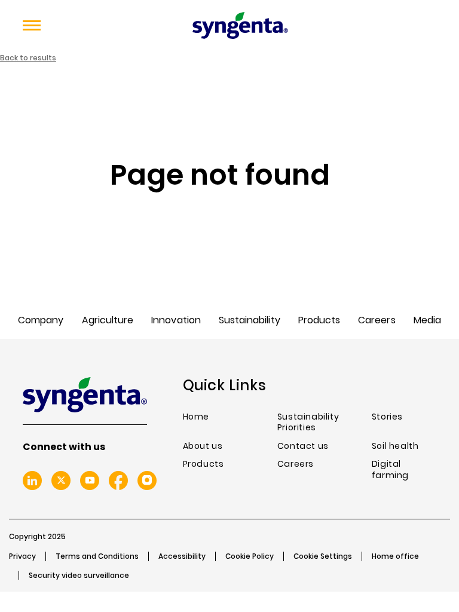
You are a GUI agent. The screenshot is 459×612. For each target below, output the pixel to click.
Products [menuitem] (319, 320)
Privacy (22, 556)
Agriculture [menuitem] (108, 320)
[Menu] (32, 26)
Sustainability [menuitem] (249, 320)
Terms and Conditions (97, 556)
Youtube (89, 480)
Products (203, 464)
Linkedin (32, 480)
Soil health (395, 446)
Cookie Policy (249, 556)
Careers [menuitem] (376, 320)
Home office (395, 556)
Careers (295, 464)
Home (196, 417)
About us (203, 446)
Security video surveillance (79, 575)
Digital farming (390, 469)
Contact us (303, 446)
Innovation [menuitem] (176, 320)
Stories (387, 417)
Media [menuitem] (427, 320)
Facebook (118, 480)
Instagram (147, 480)
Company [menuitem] (40, 320)
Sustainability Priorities (308, 422)
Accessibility (182, 556)
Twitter (61, 480)
